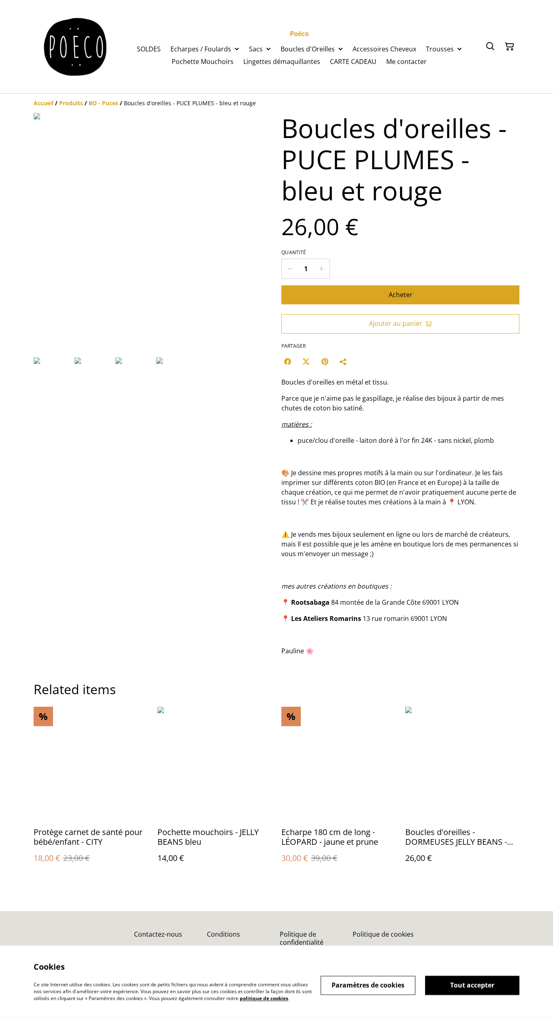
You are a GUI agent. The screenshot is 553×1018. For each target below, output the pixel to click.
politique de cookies (264, 998)
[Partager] (343, 361)
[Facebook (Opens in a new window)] (287, 361)
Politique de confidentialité (301, 938)
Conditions (223, 934)
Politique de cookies (383, 934)
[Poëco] (76, 46)
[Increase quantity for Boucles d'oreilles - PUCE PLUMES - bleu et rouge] (321, 269)
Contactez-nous (158, 934)
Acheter (401, 294)
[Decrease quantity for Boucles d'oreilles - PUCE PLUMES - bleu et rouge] (289, 269)
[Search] (490, 46)
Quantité (293, 252)
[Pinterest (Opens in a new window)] (325, 361)
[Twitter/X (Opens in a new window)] (306, 361)
